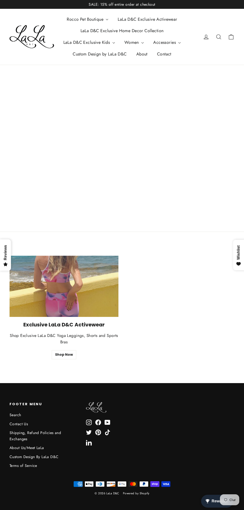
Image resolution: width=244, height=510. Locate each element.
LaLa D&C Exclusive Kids (87, 42)
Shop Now (64, 354)
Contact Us (19, 424)
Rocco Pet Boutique (86, 19)
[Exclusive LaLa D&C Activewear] (64, 286)
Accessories (165, 42)
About (141, 54)
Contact (164, 54)
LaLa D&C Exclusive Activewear (147, 19)
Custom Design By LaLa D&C (34, 457)
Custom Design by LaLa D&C (100, 54)
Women (132, 42)
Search (15, 415)
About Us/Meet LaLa (27, 447)
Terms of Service (23, 465)
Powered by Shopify (136, 493)
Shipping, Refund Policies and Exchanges (35, 435)
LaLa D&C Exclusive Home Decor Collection (122, 31)
